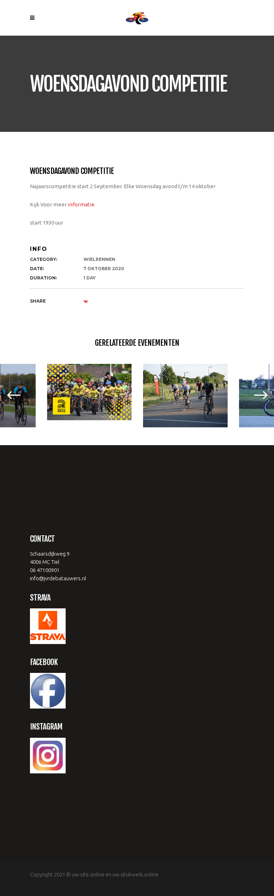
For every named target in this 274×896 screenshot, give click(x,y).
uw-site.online (88, 874)
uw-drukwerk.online (135, 874)
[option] (89, 392)
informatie (82, 204)
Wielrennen (99, 259)
